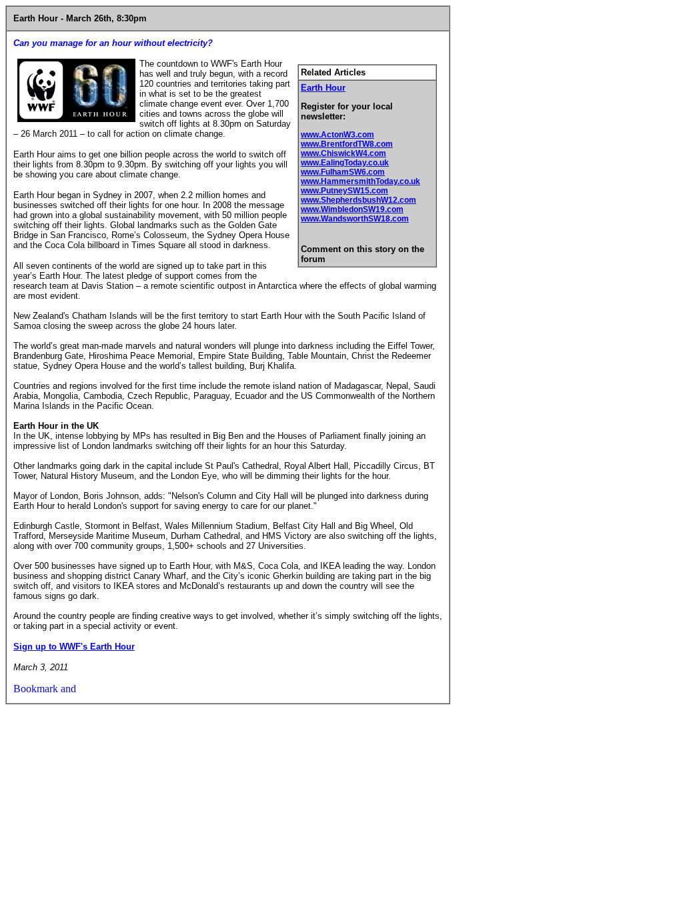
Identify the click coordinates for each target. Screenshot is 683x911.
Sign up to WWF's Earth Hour (74, 647)
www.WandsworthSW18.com (355, 218)
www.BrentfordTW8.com (347, 144)
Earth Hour (323, 88)
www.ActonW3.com (337, 134)
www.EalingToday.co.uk (345, 162)
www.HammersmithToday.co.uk (360, 181)
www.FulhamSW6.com (343, 172)
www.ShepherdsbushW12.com (358, 200)
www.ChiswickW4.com (343, 153)
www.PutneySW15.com (344, 190)
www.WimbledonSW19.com (352, 209)
